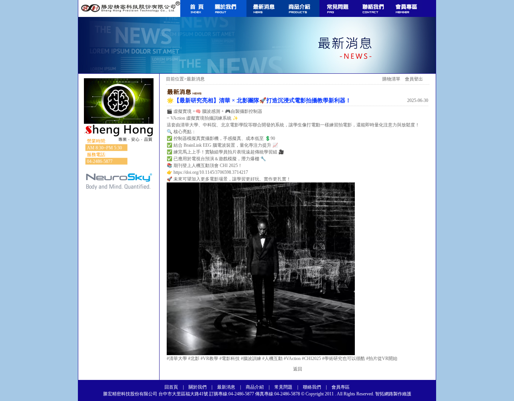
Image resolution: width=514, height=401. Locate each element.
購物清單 (391, 79)
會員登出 (414, 79)
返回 (297, 369)
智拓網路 (383, 393)
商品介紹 (255, 387)
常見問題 (283, 387)
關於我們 (198, 387)
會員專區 (341, 387)
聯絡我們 (312, 387)
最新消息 (226, 387)
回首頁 (171, 387)
